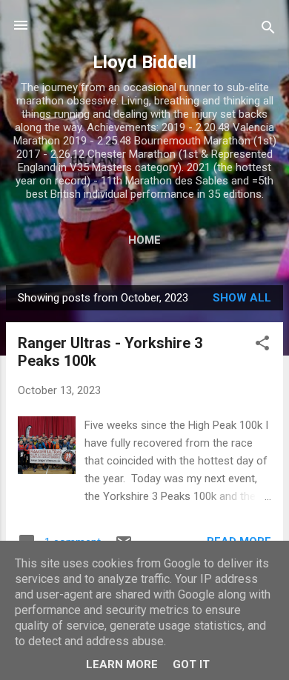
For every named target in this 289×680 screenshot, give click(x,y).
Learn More (122, 664)
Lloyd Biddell (144, 62)
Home (144, 240)
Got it (191, 664)
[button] (262, 345)
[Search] (268, 30)
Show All (242, 297)
